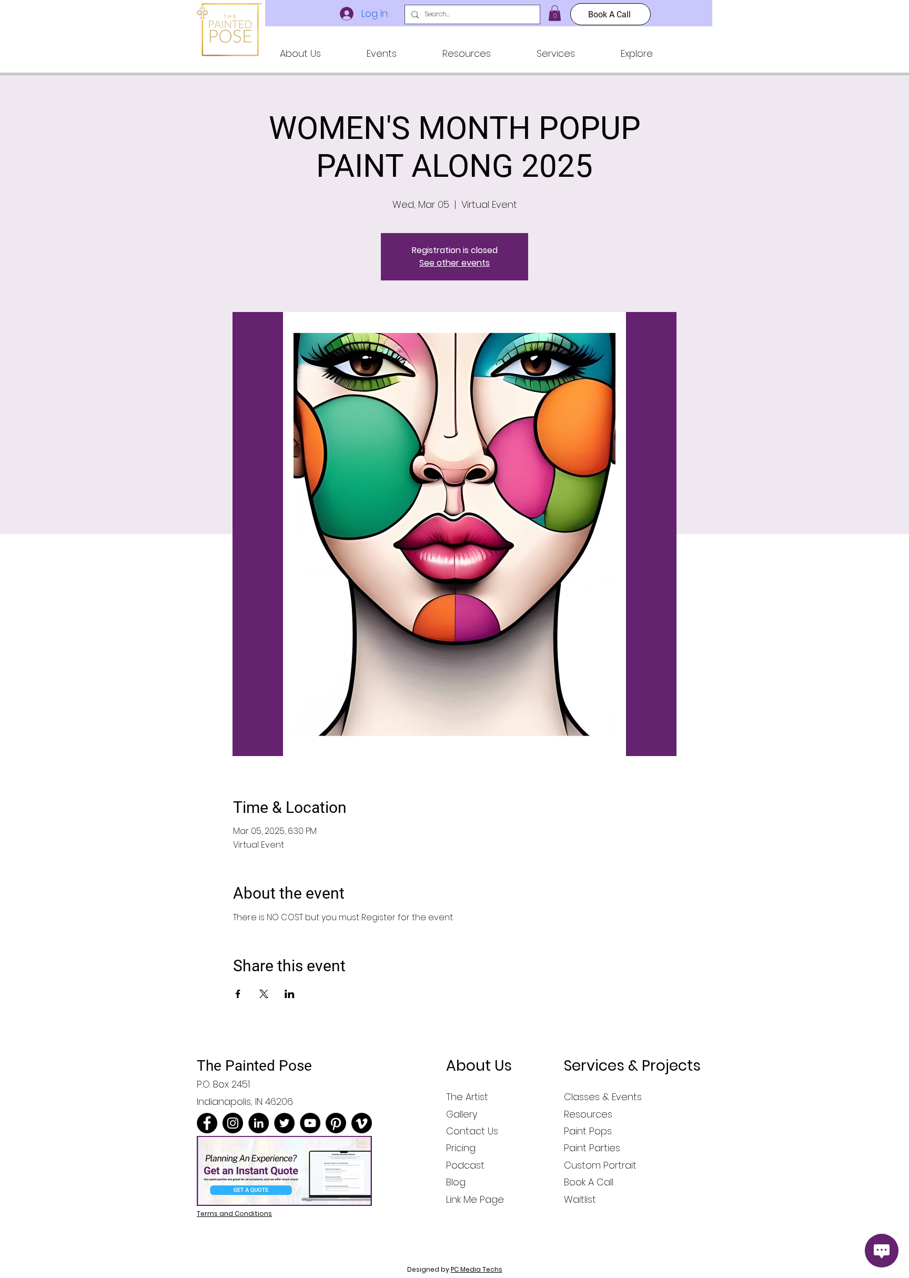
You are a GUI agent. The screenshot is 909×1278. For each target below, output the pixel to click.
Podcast (465, 1165)
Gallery (461, 1114)
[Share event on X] (264, 994)
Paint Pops (588, 1131)
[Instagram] (233, 1123)
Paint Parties (592, 1147)
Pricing (461, 1147)
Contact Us (472, 1131)
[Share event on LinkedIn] (290, 994)
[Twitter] (284, 1123)
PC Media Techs (476, 1269)
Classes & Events (603, 1096)
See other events (454, 263)
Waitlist (580, 1199)
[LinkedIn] (258, 1123)
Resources (588, 1114)
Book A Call (588, 1182)
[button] (300, 54)
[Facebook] (207, 1123)
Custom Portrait (600, 1165)
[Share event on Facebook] (238, 994)
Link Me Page (475, 1199)
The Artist (467, 1096)
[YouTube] (310, 1123)
